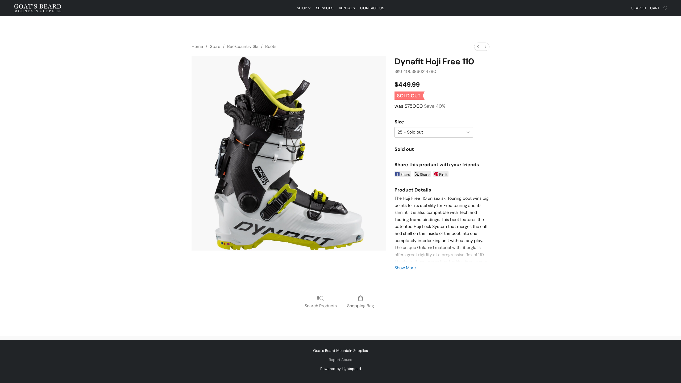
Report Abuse (340, 359)
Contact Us (372, 8)
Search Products (321, 306)
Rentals (347, 8)
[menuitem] (478, 47)
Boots (270, 46)
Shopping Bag (360, 306)
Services (325, 8)
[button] (38, 8)
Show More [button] (405, 267)
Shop (303, 8)
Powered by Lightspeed (340, 368)
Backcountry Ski (242, 46)
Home (197, 46)
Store (215, 46)
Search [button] (638, 8)
